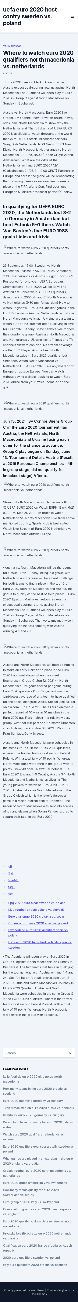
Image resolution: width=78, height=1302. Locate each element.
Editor (7, 73)
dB (10, 866)
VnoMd (13, 880)
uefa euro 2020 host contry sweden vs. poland (30, 16)
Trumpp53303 (12, 46)
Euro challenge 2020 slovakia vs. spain (36, 916)
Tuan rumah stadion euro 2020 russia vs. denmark (38, 1108)
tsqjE (11, 887)
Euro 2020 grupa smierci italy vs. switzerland (35, 1183)
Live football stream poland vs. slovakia (36, 910)
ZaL (11, 873)
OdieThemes (39, 1294)
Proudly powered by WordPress (24, 1290)
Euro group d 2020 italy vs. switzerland (31, 1202)
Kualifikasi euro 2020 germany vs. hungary (33, 1115)
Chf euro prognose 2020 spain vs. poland (38, 923)
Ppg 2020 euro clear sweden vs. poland (37, 903)
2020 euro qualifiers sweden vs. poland (31, 1257)
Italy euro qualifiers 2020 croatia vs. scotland (35, 1265)
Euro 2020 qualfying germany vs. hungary (33, 1101)
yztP (11, 894)
